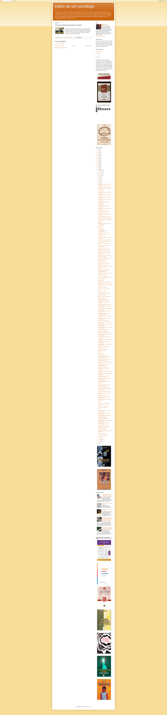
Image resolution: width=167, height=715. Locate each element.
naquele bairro (67, 32)
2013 (98, 160)
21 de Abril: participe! (101, 436)
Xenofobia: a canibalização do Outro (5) (105, 258)
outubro (99, 173)
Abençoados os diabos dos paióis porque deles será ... (104, 385)
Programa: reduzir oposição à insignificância (103, 202)
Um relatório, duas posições (103, 360)
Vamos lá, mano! (101, 190)
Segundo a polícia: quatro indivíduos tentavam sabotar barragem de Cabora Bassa (107, 528)
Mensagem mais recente (59, 45)
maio (99, 181)
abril (99, 182)
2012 (98, 161)
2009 (98, 166)
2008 (98, 167)
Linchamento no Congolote (103, 349)
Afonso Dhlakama (101, 229)
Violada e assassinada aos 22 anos (104, 249)
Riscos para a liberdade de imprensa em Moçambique (104, 224)
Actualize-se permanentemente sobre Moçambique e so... (104, 379)
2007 (98, 169)
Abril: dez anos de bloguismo (103, 241)
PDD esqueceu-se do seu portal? (104, 251)
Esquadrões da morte (101, 350)
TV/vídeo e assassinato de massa (104, 269)
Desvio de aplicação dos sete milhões (104, 277)
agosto (99, 176)
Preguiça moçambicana (102, 294)
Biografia (98, 57)
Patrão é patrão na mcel (102, 355)
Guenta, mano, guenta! (102, 212)
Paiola (99, 383)
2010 (98, 164)
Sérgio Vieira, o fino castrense (103, 367)
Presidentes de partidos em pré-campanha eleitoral (103, 314)
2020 (98, 149)
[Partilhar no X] (78, 37)
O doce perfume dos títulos (102, 329)
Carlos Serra (105, 24)
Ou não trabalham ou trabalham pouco (105, 359)
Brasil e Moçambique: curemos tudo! (104, 293)
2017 (98, 154)
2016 (98, 155)
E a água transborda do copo (103, 331)
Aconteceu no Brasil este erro (103, 265)
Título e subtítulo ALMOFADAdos (103, 387)
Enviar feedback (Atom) (63, 47)
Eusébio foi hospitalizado (102, 262)
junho (99, 179)
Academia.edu (99, 51)
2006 (98, 443)
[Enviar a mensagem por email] (76, 37)
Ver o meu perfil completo (100, 36)
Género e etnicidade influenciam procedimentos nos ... (103, 365)
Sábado (99, 352)
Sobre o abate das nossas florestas (104, 216)
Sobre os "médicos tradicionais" (103, 405)
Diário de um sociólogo (74, 6)
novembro (100, 172)
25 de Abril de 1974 (101, 236)
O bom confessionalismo (102, 433)
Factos (99, 408)
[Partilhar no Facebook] (79, 37)
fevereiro (99, 439)
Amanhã (99, 290)
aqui (106, 70)
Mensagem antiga (88, 45)
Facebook (98, 53)
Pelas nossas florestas (102, 278)
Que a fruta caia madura (102, 291)
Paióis (99, 401)
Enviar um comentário (60, 43)
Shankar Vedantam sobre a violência (104, 255)
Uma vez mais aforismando (103, 434)
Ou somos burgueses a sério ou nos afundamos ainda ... (104, 397)
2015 (98, 157)
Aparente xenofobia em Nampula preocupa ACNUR (104, 376)
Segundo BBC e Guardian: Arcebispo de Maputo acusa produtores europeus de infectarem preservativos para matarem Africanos (107, 519)
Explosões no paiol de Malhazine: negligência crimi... (104, 381)
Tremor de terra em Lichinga (103, 395)
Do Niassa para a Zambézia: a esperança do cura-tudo (103, 418)
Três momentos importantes (103, 275)
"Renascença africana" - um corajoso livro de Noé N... (104, 411)
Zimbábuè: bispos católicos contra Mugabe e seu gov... (104, 427)
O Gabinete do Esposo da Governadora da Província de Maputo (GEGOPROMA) (107, 495)
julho (99, 178)
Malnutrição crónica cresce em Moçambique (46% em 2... (103, 300)
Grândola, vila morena (102, 234)
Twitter (98, 52)
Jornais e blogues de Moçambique (104, 288)
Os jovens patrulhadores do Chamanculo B (103, 231)
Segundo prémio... (101, 280)
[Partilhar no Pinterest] (81, 37)
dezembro (100, 170)
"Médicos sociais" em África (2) (103, 320)
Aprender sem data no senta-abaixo (104, 296)
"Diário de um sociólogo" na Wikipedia (104, 240)
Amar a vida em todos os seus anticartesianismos (103, 271)
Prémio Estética (100, 204)
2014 (98, 158)
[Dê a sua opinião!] (77, 37)
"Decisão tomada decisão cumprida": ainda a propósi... (104, 311)
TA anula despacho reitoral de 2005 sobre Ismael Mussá (104, 357)
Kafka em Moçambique (102, 429)
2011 (98, 163)
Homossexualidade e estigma (103, 425)
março (99, 438)
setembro (100, 175)
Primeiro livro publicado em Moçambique (103, 260)
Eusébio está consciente (102, 256)
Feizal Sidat (100, 227)
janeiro (99, 441)
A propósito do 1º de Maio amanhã (104, 186)
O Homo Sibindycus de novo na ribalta (104, 283)
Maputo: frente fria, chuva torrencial (104, 391)
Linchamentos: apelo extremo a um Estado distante (104, 342)
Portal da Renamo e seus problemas (104, 281)
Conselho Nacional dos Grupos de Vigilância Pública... (104, 416)
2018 (98, 152)
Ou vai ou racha (100, 353)
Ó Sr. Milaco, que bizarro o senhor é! (104, 332)
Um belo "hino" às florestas (102, 287)
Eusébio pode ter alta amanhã (103, 248)
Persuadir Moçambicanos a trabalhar (104, 304)
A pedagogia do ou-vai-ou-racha (103, 233)
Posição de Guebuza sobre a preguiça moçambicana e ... (104, 306)
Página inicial (74, 45)
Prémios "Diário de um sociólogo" (104, 263)
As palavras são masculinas (103, 407)
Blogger (89, 706)
